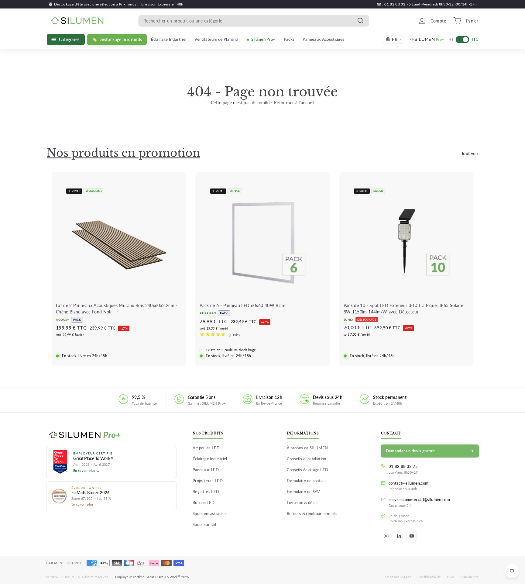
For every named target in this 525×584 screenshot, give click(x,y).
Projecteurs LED (208, 480)
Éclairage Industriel (168, 39)
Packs (289, 39)
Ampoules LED (206, 447)
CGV (450, 577)
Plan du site (469, 577)
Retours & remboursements (312, 513)
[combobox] (253, 20)
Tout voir (469, 153)
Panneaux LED (206, 469)
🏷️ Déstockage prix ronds (117, 39)
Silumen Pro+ (263, 39)
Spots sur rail (204, 524)
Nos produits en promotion (123, 153)
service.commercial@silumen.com (419, 499)
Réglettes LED (206, 491)
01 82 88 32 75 (403, 466)
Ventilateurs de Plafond (216, 39)
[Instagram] (386, 536)
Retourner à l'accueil (294, 102)
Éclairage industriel (210, 458)
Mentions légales (398, 577)
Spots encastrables (210, 513)
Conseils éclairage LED (307, 469)
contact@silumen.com (409, 483)
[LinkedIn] (399, 536)
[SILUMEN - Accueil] (111, 435)
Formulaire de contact (306, 480)
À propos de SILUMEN (307, 447)
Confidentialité (429, 577)
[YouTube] (412, 536)
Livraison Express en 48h (162, 4)
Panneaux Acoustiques (323, 39)
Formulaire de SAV (303, 491)
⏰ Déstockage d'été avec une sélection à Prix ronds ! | (94, 4)
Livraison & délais (302, 502)
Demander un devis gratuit (410, 450)
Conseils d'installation (306, 458)
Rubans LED (204, 502)
